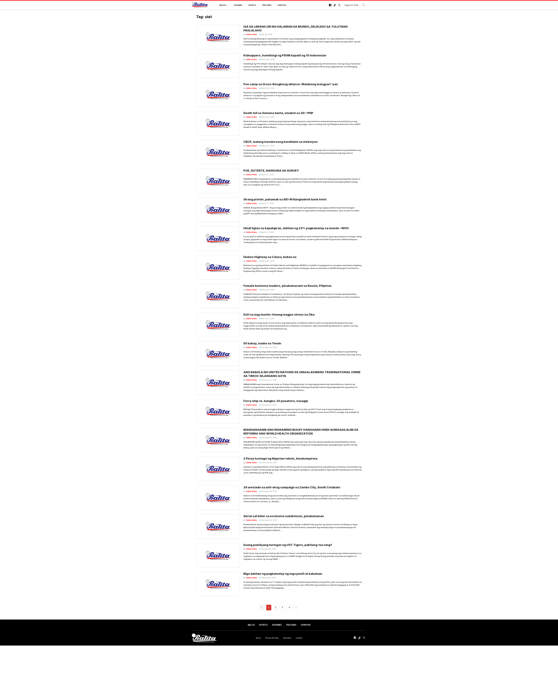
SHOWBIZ (238, 5)
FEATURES (266, 5)
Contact (299, 638)
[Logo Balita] (200, 5)
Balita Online (251, 34)
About (258, 638)
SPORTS (252, 5)
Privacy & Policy (272, 638)
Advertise (287, 638)
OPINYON (282, 5)
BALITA (222, 5)
